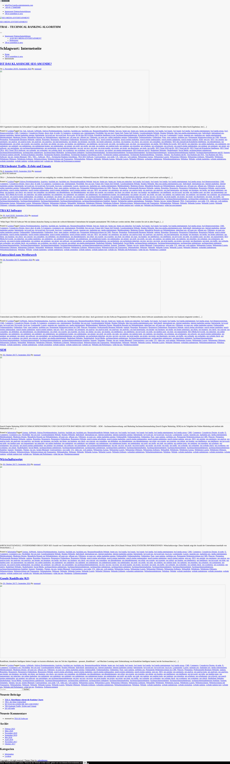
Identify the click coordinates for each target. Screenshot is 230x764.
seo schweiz (168, 146)
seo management (143, 144)
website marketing (203, 159)
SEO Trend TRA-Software (15, 150)
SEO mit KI (182, 144)
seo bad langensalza (60, 142)
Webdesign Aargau (186, 450)
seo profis (84, 146)
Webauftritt (209, 157)
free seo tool (109, 133)
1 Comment (161, 250)
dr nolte (57, 133)
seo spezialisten (13, 148)
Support (227, 152)
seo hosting (69, 144)
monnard (38, 69)
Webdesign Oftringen (8, 159)
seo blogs (116, 142)
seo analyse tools (24, 142)
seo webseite (31, 150)
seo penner (68, 146)
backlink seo (76, 131)
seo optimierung (25, 146)
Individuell (206, 133)
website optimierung (218, 159)
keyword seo (50, 135)
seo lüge (133, 144)
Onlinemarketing (145, 137)
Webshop (184, 159)
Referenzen (14, 40)
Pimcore (223, 137)
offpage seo (84, 137)
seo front (44, 144)
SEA (98, 140)
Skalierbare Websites (158, 150)
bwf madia (159, 131)
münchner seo (64, 137)
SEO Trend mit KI (182, 148)
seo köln (112, 144)
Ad (21, 131)
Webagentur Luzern (161, 157)
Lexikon (10, 131)
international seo (217, 133)
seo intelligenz (92, 144)
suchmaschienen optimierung (200, 150)
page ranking (172, 137)
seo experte (25, 144)
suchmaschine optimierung (33, 152)
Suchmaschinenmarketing (95, 152)
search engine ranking (189, 140)
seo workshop (80, 150)
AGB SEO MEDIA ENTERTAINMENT (25, 38)
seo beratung (82, 142)
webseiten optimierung (153, 159)
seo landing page (122, 144)
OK (85, 763)
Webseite (97, 159)
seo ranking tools (112, 146)
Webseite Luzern (122, 159)
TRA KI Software (11, 210)
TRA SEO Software (85, 157)
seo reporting (135, 146)
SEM (201, 140)
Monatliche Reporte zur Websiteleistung (42, 137)
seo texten (115, 148)
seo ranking (100, 146)
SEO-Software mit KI (141, 150)
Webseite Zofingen (119, 452)
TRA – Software (38, 157)
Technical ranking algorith (10, 155)
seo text (87, 148)
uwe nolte (111, 157)
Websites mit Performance (64, 161)
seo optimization (57, 146)
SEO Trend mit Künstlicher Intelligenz (204, 148)
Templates (159, 155)
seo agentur (219, 140)
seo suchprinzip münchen (66, 148)
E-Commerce (66, 133)
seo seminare (213, 146)
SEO (212, 140)
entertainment (89, 133)
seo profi (76, 146)
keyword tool (61, 135)
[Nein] (88, 763)
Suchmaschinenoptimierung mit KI (209, 152)
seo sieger (222, 146)
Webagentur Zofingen (196, 157)
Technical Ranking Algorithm (32, 155)
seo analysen (36, 142)
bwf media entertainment (200, 131)
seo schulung (146, 146)
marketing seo (199, 135)
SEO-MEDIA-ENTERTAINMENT (14, 22)
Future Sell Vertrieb (131, 133)
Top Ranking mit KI (178, 155)
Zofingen (76, 573)
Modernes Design (19, 137)
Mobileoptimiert (6, 137)
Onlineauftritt (133, 137)
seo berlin (91, 142)
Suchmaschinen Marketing (54, 152)
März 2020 (9, 731)
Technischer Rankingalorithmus (142, 155)
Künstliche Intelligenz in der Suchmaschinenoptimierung (115, 135)
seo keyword (103, 144)
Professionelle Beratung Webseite (21, 140)
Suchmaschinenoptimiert (135, 152)
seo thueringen (133, 148)
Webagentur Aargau (145, 157)
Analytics (66, 131)
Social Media (183, 150)
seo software (67, 197)
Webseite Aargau (108, 159)
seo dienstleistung (213, 142)
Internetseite (39, 135)
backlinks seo (87, 131)
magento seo (188, 135)
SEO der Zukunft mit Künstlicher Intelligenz (189, 142)
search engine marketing (130, 140)
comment (77, 161)
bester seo (126, 131)
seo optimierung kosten (41, 146)
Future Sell (119, 133)
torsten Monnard (20, 157)
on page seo (102, 137)
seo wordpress (68, 150)
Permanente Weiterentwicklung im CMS (203, 137)
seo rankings (124, 146)
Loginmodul (172, 135)
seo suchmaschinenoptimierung (32, 148)
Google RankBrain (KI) (14, 578)
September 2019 (11, 735)
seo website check (55, 150)
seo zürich (90, 150)
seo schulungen (157, 146)
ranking (38, 140)
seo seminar (202, 146)
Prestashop (4, 140)
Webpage (89, 159)
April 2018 (9, 740)
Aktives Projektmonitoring (52, 131)
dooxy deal (49, 133)
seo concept (144, 142)
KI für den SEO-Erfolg (84, 135)
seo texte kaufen (104, 148)
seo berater (73, 142)
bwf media (186, 131)
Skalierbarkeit (172, 150)
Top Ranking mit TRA (195, 155)
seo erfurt (16, 144)
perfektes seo (182, 137)
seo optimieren (220, 144)
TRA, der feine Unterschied (15, 702)
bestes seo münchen (146, 131)
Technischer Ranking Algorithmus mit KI (86, 155)
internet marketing (7, 135)
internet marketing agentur (24, 135)
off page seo (74, 137)
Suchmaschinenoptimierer (115, 152)
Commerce (23, 133)
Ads (24, 131)
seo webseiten (42, 150)
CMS (16, 133)
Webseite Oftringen (136, 159)
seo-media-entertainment (123, 150)
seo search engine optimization (185, 146)
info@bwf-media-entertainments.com (19, 5)
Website (192, 159)
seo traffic (151, 148)
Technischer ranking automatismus (116, 155)
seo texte (94, 148)
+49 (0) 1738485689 (12, 7)
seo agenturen (113, 190)
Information (11, 433)
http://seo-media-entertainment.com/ (187, 133)
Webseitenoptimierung (171, 159)
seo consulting (155, 142)
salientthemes (42, 760)
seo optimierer (68, 194)
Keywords (71, 135)
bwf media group (217, 131)
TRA (30, 157)
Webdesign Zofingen (25, 159)
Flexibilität (99, 133)
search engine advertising (110, 140)
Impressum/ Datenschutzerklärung (18, 36)
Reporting (46, 140)
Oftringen (93, 137)
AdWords (37, 131)
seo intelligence (80, 144)
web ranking (132, 157)
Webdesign (219, 157)
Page (164, 137)
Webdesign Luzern (202, 450)
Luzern (180, 135)
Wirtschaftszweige (11, 459)
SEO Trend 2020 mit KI (165, 148)
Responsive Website (87, 140)
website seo (48, 161)
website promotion (7, 161)
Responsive (55, 140)
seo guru (60, 144)
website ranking (21, 161)
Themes (167, 155)
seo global (52, 144)
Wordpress (153, 250)
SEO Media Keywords (168, 144)
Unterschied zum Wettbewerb (18, 254)
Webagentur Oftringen (178, 157)
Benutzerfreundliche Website (104, 131)
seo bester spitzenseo (104, 142)
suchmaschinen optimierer (74, 152)
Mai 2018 (8, 737)
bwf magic (168, 131)
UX (116, 157)
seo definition (166, 142)
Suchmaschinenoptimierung (156, 152)
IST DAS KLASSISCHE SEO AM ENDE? (26, 63)
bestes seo (134, 131)
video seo (122, 157)
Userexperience (100, 157)
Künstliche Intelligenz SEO (148, 135)
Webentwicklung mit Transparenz (60, 159)
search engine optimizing (170, 140)
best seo (119, 131)
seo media (154, 144)
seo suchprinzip (50, 148)
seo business (125, 142)
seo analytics (47, 142)
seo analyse (12, 142)
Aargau (25, 433)
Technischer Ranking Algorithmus (57, 155)
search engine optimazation (150, 140)
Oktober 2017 (10, 744)
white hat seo (170, 205)
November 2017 (11, 742)
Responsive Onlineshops (69, 140)
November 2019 (11, 733)
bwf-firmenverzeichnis (210, 182)
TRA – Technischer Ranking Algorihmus (61, 157)
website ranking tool (35, 161)
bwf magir (177, 131)
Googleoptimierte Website (149, 133)
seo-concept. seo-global (104, 150)
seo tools (143, 148)
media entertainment (213, 135)
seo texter (123, 148)
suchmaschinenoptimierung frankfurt (181, 152)
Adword (30, 131)
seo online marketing (206, 144)
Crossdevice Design (36, 133)
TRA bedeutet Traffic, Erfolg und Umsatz (25, 166)
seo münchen (193, 144)
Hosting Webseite (166, 133)
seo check (135, 142)
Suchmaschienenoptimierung (11, 152)
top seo (10, 157)
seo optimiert (13, 146)
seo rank (92, 146)
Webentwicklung (40, 159)
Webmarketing (79, 159)
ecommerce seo (77, 133)
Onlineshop (156, 137)
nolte (37, 260)
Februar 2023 (10, 729)
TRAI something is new (14, 43)
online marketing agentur (117, 137)
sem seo (207, 140)
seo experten (35, 144)
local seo (163, 135)
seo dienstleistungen (78, 192)
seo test (80, 148)
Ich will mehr (10, 708)
